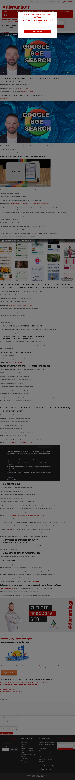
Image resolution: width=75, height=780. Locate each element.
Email (25, 25)
